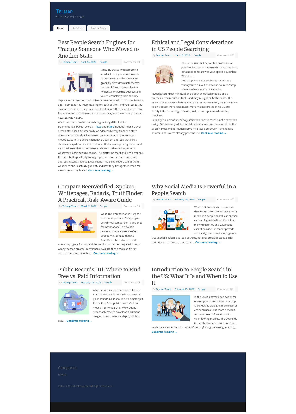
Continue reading (101, 170)
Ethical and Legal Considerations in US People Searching (192, 45)
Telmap (64, 11)
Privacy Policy (98, 28)
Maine (110, 126)
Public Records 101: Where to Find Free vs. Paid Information (99, 272)
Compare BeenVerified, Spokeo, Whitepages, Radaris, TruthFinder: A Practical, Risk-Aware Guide (101, 193)
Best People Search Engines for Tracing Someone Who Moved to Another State (98, 49)
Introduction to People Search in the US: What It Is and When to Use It (195, 276)
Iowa (98, 126)
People (103, 61)
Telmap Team (70, 61)
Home (60, 28)
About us (77, 28)
